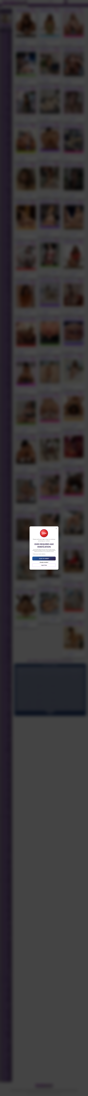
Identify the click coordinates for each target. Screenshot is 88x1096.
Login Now (44, 565)
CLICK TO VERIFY (44, 558)
